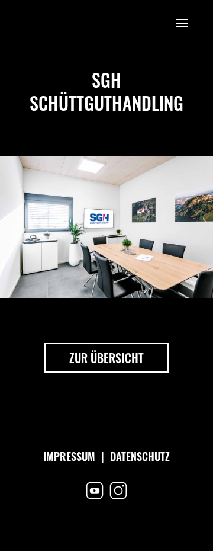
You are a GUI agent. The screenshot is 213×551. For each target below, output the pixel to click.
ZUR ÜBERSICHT (106, 358)
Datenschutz (140, 456)
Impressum (69, 456)
